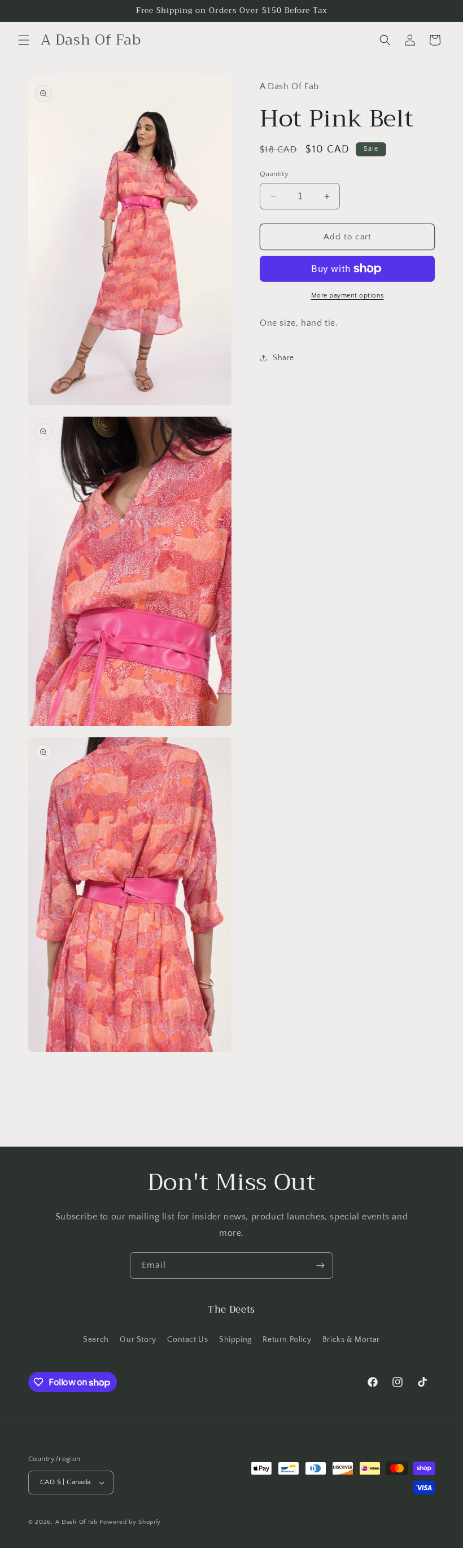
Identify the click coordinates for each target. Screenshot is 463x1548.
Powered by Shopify (130, 1522)
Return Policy (287, 1339)
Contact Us (187, 1339)
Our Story (138, 1339)
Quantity (274, 174)
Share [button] (283, 357)
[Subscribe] (320, 1265)
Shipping (235, 1339)
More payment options (347, 295)
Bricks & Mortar (351, 1339)
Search (96, 1339)
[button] (23, 40)
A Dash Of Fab (76, 1522)
